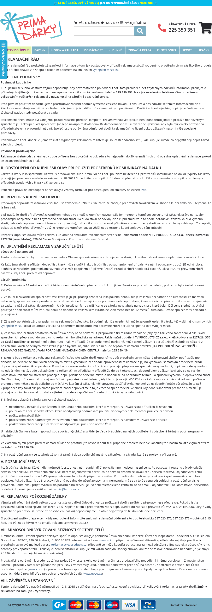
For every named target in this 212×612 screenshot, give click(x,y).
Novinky (112, 23)
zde (143, 190)
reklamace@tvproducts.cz (69, 545)
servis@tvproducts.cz (68, 489)
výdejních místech (105, 70)
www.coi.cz (107, 540)
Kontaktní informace (183, 605)
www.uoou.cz (92, 573)
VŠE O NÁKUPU (89, 23)
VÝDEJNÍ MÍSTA (135, 23)
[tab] (205, 27)
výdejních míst (11, 326)
